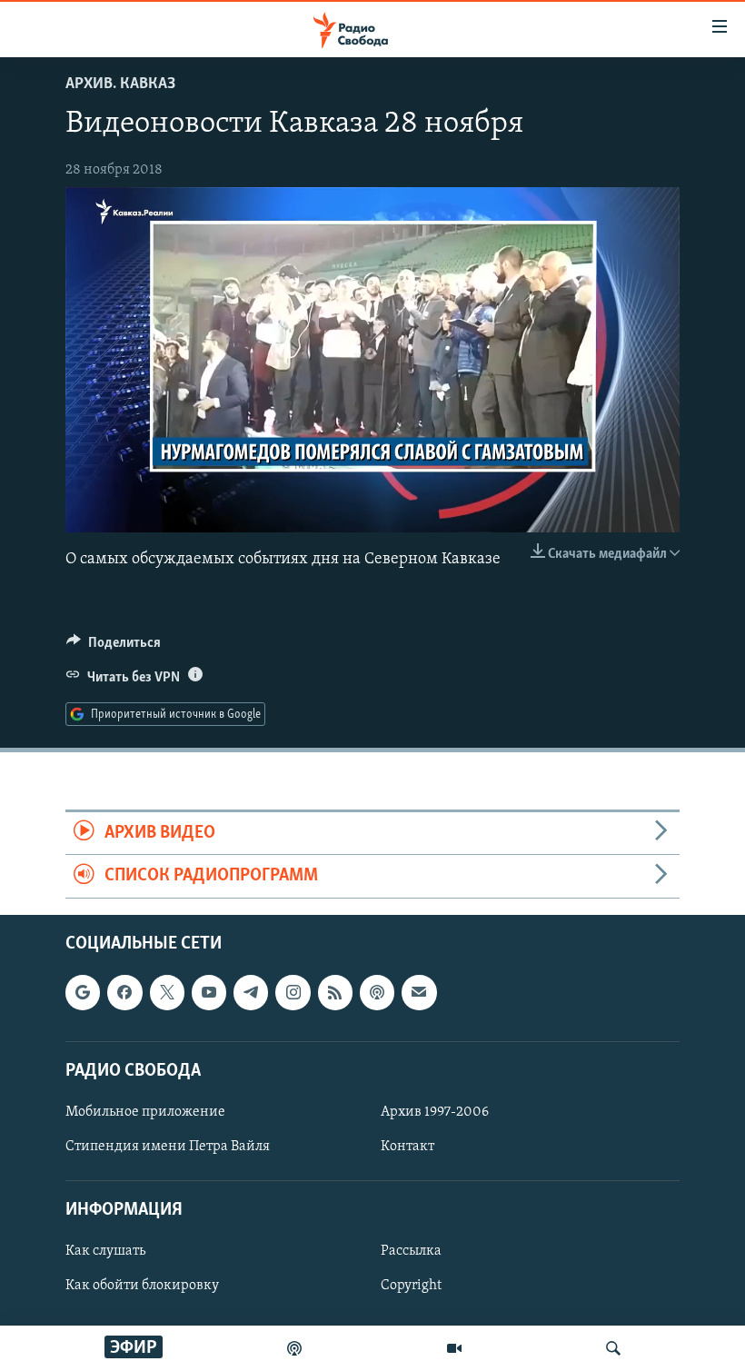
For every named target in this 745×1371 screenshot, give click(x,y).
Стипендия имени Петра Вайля (167, 1146)
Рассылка (411, 1251)
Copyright (411, 1285)
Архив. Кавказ (120, 84)
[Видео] (454, 1348)
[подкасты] (294, 1348)
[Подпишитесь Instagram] (292, 992)
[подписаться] (419, 992)
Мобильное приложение (145, 1112)
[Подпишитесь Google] (82, 992)
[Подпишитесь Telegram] (250, 992)
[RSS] (335, 992)
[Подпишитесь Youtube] (209, 992)
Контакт (407, 1146)
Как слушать (105, 1251)
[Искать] (613, 1348)
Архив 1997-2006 (435, 1112)
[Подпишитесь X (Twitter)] (167, 992)
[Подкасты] (377, 992)
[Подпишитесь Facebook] (124, 992)
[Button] (113, 647)
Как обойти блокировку (142, 1285)
